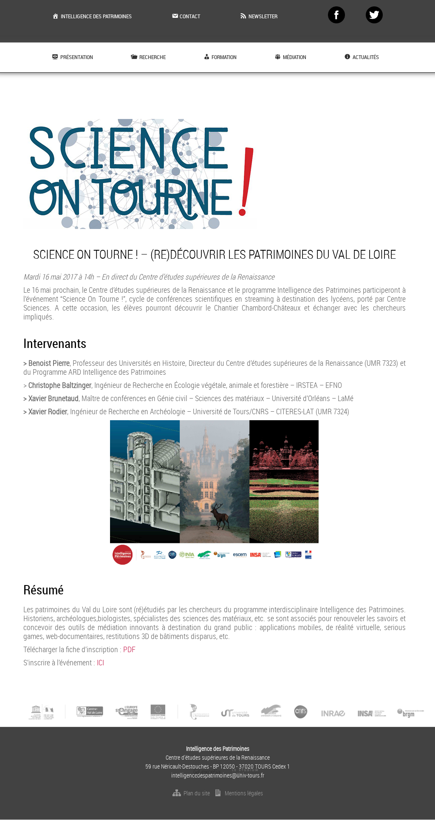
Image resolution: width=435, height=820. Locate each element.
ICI (100, 662)
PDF (129, 649)
